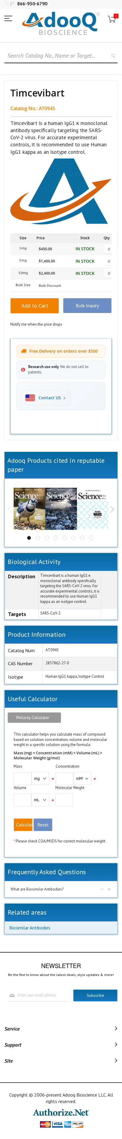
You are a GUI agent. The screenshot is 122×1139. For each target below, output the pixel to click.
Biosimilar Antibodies (29, 928)
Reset (43, 825)
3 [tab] (47, 538)
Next (112, 509)
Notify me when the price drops (36, 324)
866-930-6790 (32, 4)
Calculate (24, 825)
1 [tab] (29, 538)
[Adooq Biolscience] (61, 23)
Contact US (49, 397)
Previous (10, 509)
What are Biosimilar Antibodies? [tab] (37, 889)
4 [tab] (56, 538)
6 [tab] (73, 538)
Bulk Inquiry (87, 305)
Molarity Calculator (32, 717)
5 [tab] (64, 538)
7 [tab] (82, 538)
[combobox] (61, 55)
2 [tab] (38, 538)
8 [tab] (91, 538)
